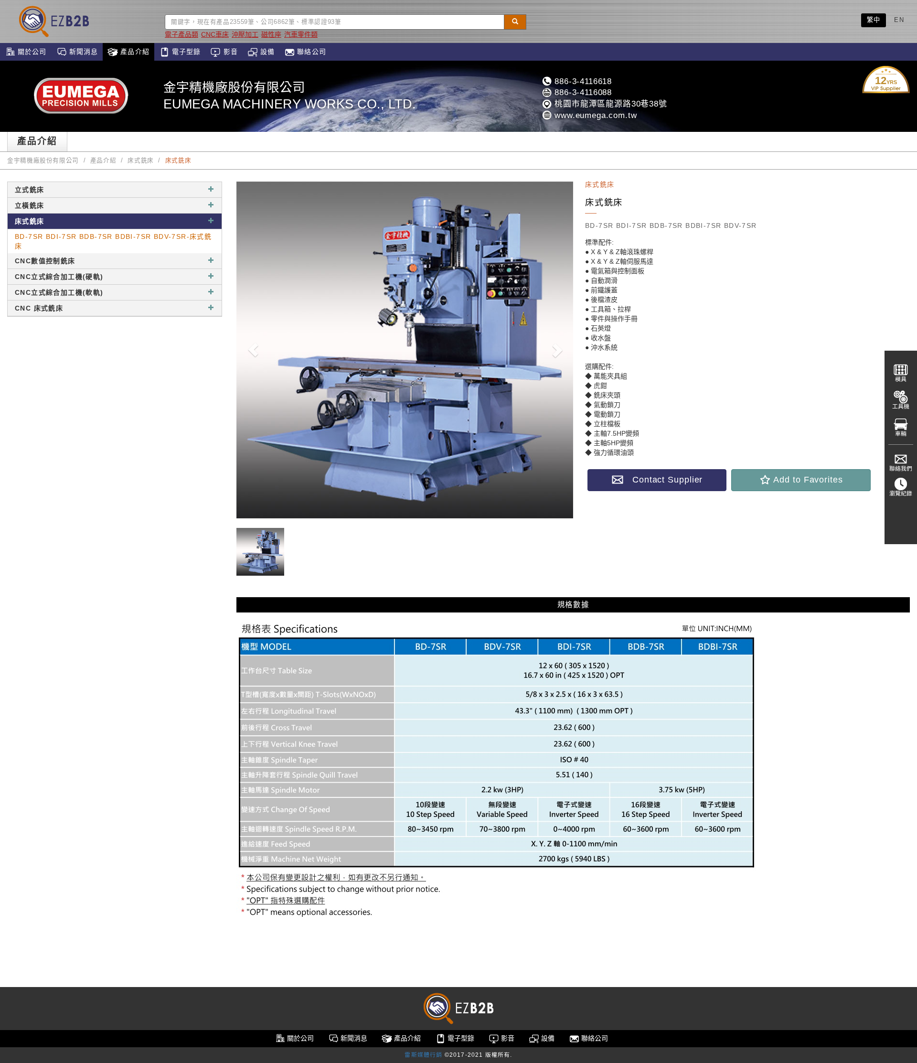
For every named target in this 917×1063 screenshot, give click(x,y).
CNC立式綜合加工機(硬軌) (59, 276)
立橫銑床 (29, 205)
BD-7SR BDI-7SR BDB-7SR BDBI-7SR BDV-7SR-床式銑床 (113, 241)
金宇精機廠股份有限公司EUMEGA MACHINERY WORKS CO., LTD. (289, 95)
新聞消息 (82, 51)
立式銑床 (29, 189)
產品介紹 (133, 51)
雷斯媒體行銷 (423, 1055)
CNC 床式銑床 (39, 308)
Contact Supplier (663, 479)
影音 (229, 51)
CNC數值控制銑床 (45, 261)
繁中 (874, 19)
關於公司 (31, 51)
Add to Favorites (806, 479)
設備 (266, 51)
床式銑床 (141, 160)
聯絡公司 (310, 51)
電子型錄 (185, 51)
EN (899, 19)
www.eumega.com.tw (594, 115)
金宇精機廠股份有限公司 (43, 160)
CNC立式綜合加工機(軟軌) (59, 292)
